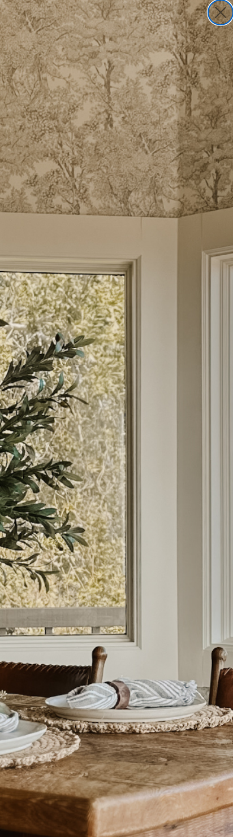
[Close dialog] (220, 12)
